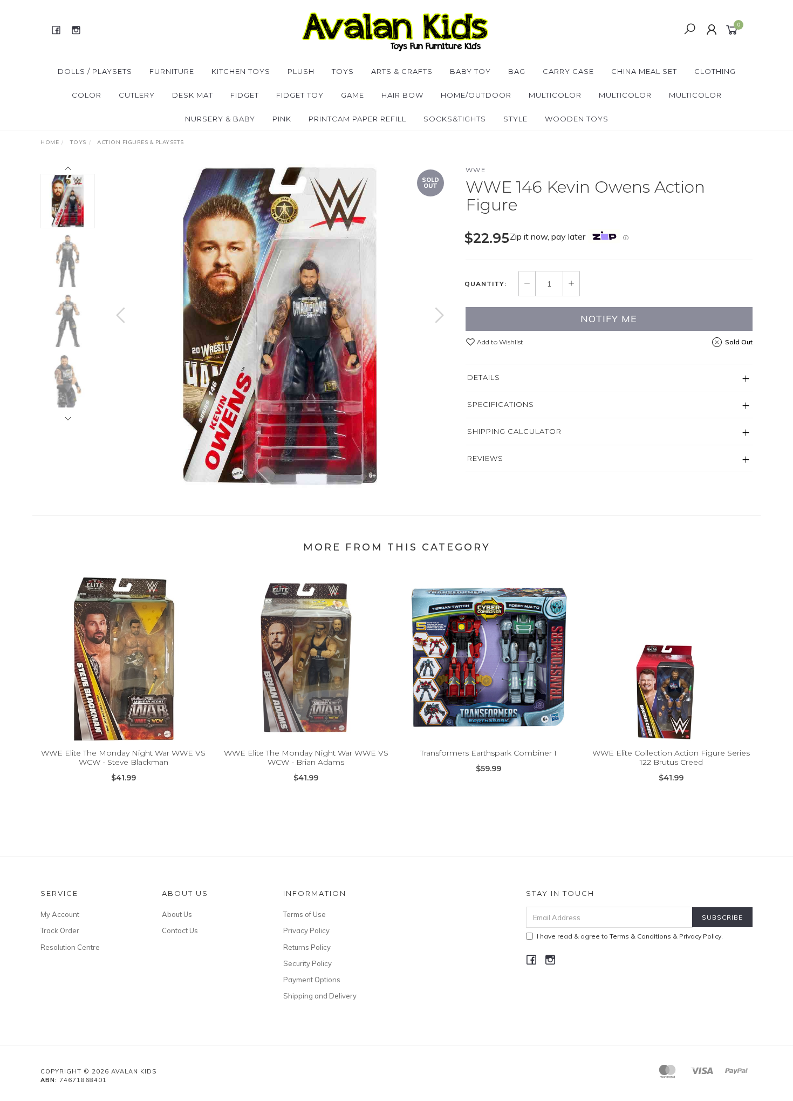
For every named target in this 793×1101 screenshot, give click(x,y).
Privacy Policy (306, 930)
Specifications (500, 404)
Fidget (244, 95)
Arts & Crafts (402, 71)
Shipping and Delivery (320, 995)
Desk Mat (192, 95)
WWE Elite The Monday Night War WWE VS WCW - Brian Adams (306, 757)
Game (352, 95)
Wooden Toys (577, 118)
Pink (281, 118)
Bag (516, 71)
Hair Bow (402, 95)
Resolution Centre (70, 947)
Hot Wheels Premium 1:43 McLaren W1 (93, 1056)
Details (483, 377)
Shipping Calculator (514, 431)
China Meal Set (644, 71)
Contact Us (180, 930)
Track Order (59, 930)
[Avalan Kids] (395, 29)
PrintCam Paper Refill (357, 118)
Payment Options (311, 979)
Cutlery (137, 95)
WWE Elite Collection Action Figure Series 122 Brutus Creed (671, 757)
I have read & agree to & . (630, 936)
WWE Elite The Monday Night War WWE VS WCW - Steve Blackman (123, 757)
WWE (476, 170)
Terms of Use (304, 914)
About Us (177, 914)
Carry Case (568, 71)
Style (515, 118)
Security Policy (307, 963)
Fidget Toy (300, 95)
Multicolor (555, 95)
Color (86, 95)
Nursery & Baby (220, 118)
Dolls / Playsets (95, 71)
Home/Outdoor (476, 95)
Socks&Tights (454, 118)
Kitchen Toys (240, 71)
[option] (280, 326)
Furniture (171, 71)
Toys (343, 71)
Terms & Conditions (640, 936)
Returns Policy (307, 947)
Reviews (485, 458)
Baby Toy (470, 71)
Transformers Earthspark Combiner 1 (488, 753)
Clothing (715, 71)
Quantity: (485, 284)
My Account (59, 914)
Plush (301, 71)
